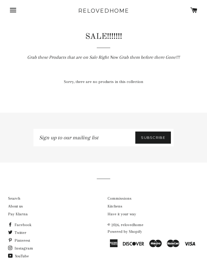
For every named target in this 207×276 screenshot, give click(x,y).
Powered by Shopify (125, 231)
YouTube (21, 256)
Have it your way (122, 214)
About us (15, 206)
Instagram (23, 248)
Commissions (120, 198)
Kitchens (115, 206)
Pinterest (21, 240)
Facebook (22, 224)
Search (14, 198)
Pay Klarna (18, 214)
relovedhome (103, 11)
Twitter (19, 232)
